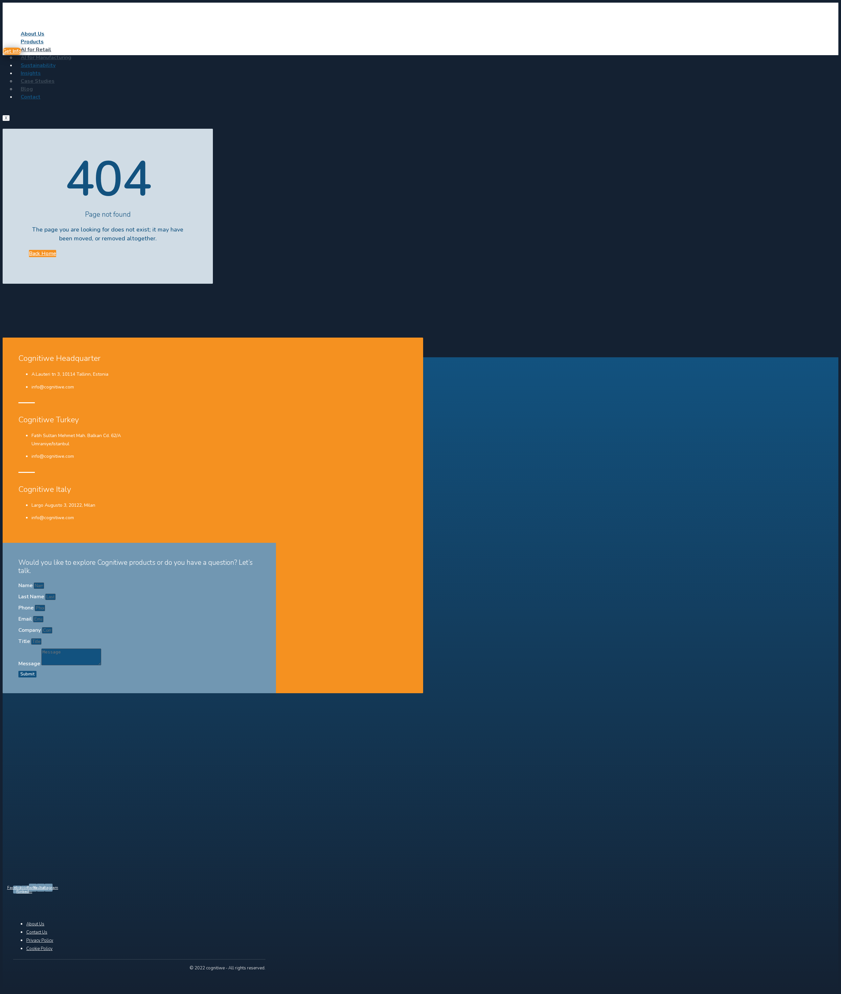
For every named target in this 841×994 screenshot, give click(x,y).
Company (30, 630)
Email (25, 619)
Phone (26, 607)
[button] (12, 51)
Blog (27, 89)
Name (26, 585)
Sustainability (38, 65)
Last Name (31, 596)
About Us (32, 33)
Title (24, 641)
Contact (30, 96)
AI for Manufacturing (46, 57)
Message (29, 663)
